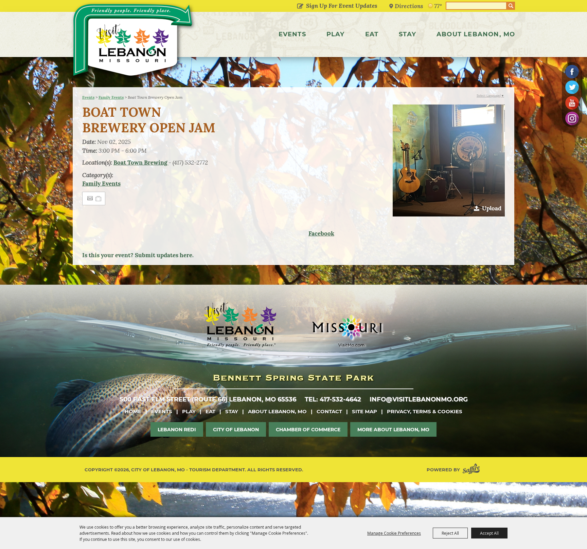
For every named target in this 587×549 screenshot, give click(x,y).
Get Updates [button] (300, 6)
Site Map (364, 411)
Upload (491, 208)
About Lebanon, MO (476, 34)
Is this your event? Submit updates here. (138, 255)
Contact (329, 411)
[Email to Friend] (90, 198)
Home (133, 411)
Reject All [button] (450, 533)
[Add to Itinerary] (99, 198)
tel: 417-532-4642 (333, 399)
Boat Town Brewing (140, 162)
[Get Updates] (335, 5)
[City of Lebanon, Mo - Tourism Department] (133, 42)
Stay (407, 34)
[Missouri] (346, 330)
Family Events (111, 97)
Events (292, 34)
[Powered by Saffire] (472, 470)
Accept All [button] (489, 533)
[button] (449, 160)
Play (335, 34)
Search (511, 6)
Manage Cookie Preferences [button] (394, 533)
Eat (372, 34)
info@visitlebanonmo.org (419, 399)
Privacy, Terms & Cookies (424, 411)
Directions (409, 6)
